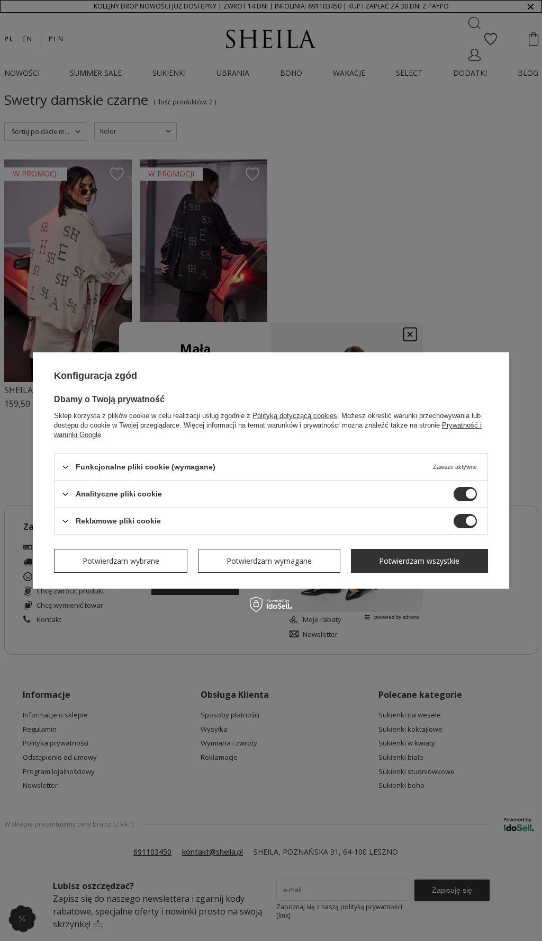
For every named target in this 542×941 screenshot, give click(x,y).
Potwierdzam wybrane (121, 560)
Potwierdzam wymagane (269, 560)
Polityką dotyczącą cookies (294, 416)
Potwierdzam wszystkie (419, 560)
